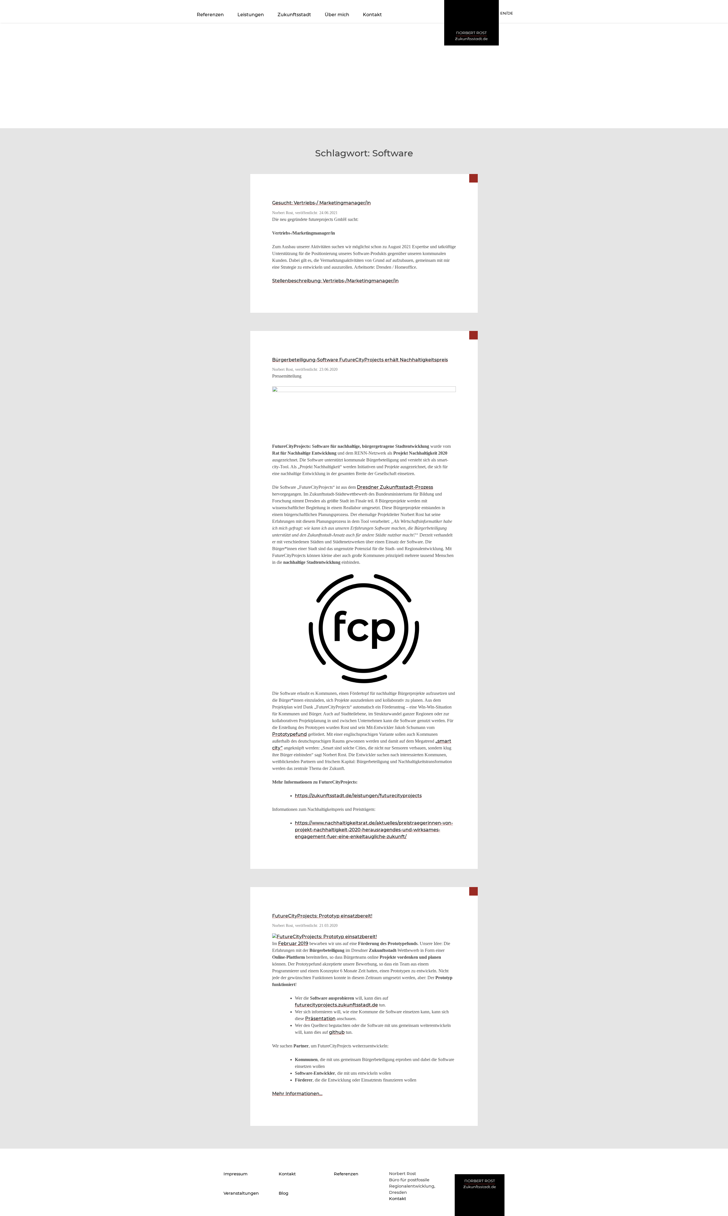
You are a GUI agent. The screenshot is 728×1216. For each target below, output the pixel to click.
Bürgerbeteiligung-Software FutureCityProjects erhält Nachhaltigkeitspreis (360, 359)
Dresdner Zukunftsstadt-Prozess (395, 487)
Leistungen (250, 14)
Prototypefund (289, 734)
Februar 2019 (293, 943)
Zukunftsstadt (294, 14)
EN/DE (506, 13)
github (337, 1032)
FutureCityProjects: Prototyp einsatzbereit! (322, 916)
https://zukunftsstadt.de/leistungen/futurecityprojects (358, 795)
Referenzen (210, 14)
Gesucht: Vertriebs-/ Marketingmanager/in (321, 203)
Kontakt (372, 14)
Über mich (337, 14)
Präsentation (320, 1018)
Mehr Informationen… (297, 1093)
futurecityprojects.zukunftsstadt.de (336, 1005)
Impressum (235, 1173)
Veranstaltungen (241, 1193)
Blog (283, 1193)
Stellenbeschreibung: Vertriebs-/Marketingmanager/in (335, 280)
